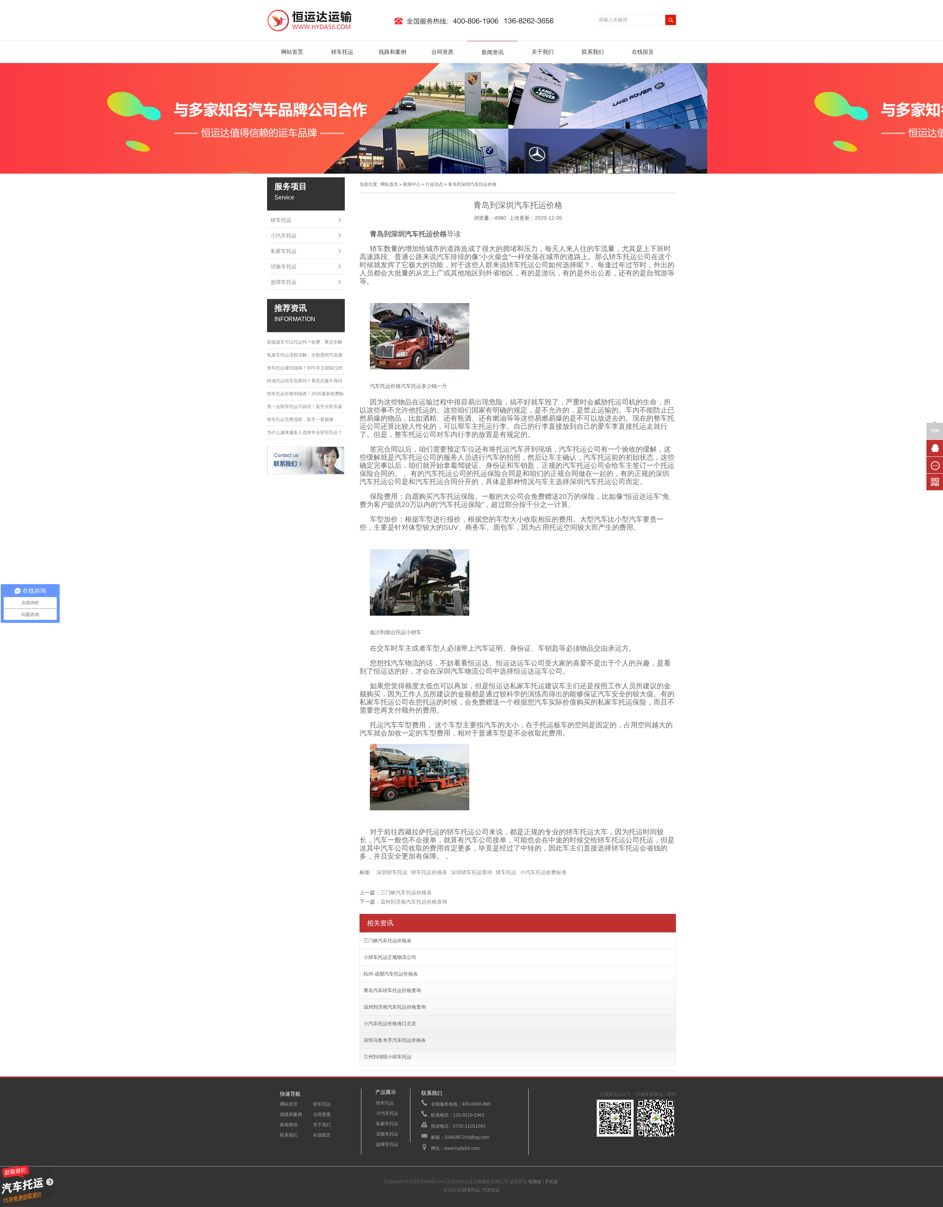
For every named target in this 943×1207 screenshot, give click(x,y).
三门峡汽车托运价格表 (406, 892)
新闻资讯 (492, 52)
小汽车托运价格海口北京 (390, 1023)
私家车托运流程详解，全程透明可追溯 (304, 355)
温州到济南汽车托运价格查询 (413, 902)
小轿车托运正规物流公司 (390, 957)
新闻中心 (412, 184)
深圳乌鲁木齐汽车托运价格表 (395, 1040)
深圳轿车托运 (391, 872)
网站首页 (292, 52)
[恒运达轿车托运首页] (414, 31)
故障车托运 (284, 282)
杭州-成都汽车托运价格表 (391, 974)
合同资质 (442, 52)
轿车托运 (342, 52)
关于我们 (543, 52)
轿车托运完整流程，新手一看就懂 (300, 419)
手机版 (551, 1181)
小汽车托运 (284, 236)
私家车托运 (284, 251)
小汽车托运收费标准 (543, 872)
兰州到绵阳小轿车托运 (387, 1057)
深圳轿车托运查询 (471, 872)
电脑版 (534, 1181)
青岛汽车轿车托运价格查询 (392, 990)
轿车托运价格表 (429, 872)
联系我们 (593, 52)
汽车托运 (491, 1190)
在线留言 (643, 52)
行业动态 (434, 184)
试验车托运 (284, 266)
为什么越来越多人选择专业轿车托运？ (304, 432)
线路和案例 (392, 52)
